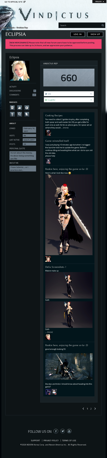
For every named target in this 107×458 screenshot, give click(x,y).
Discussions (22, 90)
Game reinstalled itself (57, 140)
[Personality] (13, 114)
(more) (66, 127)
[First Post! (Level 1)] (27, 107)
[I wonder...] (20, 114)
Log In (78, 34)
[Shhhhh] (27, 114)
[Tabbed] (48, 160)
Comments (22, 94)
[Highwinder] (48, 132)
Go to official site (13, 1)
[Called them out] (13, 107)
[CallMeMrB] (54, 391)
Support (35, 440)
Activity (12, 86)
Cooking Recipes (54, 115)
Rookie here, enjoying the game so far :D (66, 169)
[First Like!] (20, 107)
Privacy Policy (51, 440)
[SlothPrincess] (48, 258)
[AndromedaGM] (48, 391)
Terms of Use (69, 440)
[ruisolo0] (48, 336)
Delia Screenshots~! (55, 267)
